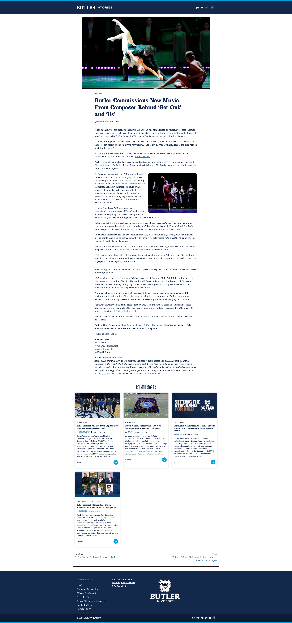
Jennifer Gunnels (83, 511)
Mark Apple (130, 432)
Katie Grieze (99, 121)
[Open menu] (212, 7)
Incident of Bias (84, 605)
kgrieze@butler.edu (104, 349)
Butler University (180, 434)
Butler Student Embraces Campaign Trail (95, 556)
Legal (79, 585)
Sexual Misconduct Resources (91, 601)
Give (206, 7)
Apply (197, 7)
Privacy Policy (84, 609)
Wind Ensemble (142, 156)
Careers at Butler (85, 579)
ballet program (128, 177)
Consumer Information (88, 589)
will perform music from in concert (142, 325)
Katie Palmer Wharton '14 (84, 432)
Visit (202, 7)
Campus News (100, 93)
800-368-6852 (119, 585)
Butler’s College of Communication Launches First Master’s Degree (194, 557)
